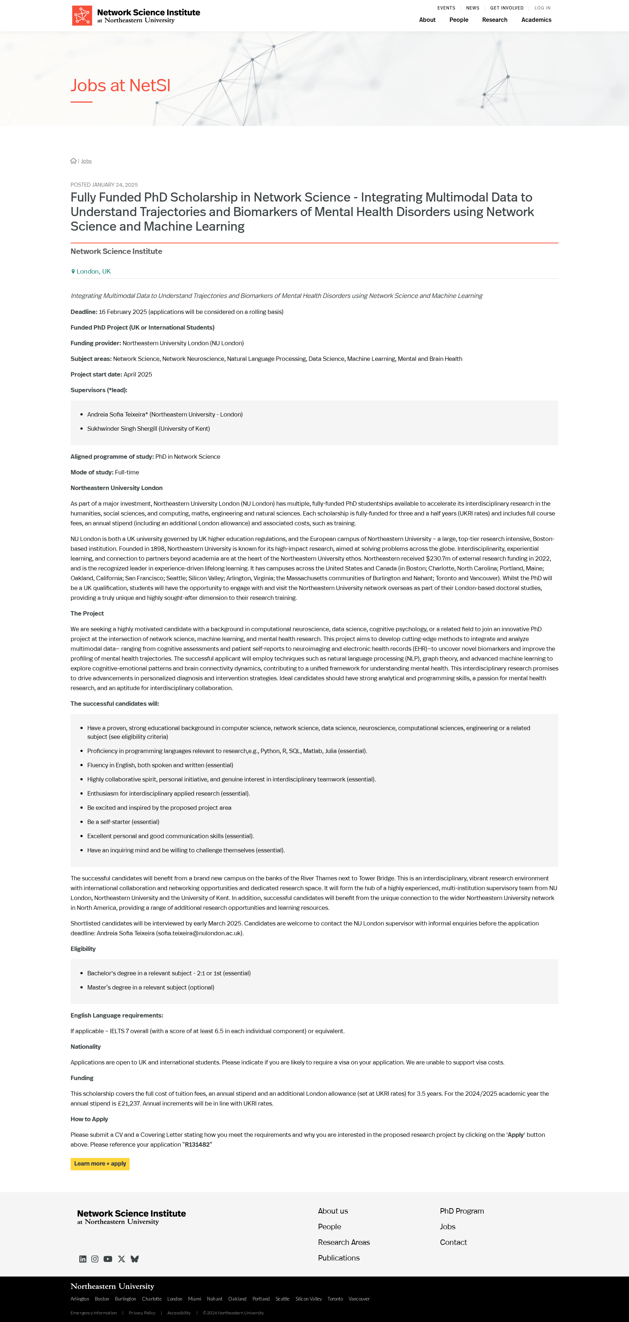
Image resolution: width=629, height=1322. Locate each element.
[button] (427, 21)
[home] (136, 14)
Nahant (214, 1299)
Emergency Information (94, 1313)
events (446, 8)
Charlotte (152, 1299)
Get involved (507, 8)
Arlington (80, 1299)
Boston (102, 1299)
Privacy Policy (142, 1313)
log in (543, 8)
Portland (261, 1299)
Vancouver (359, 1299)
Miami (194, 1299)
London (174, 1299)
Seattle (282, 1299)
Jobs (86, 160)
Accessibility (179, 1313)
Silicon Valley (309, 1299)
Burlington (125, 1299)
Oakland (237, 1299)
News (472, 8)
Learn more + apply (100, 1164)
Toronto (335, 1299)
